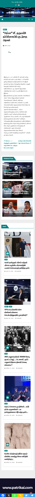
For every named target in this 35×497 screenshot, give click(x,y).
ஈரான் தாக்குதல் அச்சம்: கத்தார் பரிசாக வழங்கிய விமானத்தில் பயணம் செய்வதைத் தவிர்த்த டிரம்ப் (16, 265)
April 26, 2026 (10, 415)
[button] (29, 19)
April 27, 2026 (10, 368)
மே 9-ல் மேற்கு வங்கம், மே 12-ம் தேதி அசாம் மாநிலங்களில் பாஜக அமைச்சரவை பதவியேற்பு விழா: (17, 212)
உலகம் (10, 169)
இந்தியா (4, 29)
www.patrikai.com (17, 12)
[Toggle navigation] (32, 19)
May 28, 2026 (10, 318)
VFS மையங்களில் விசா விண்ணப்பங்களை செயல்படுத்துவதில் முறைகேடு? (16, 174)
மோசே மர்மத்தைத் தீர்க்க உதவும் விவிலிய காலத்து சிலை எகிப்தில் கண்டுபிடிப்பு (16, 456)
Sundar (18, 271)
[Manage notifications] (31, 493)
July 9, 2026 (10, 271)
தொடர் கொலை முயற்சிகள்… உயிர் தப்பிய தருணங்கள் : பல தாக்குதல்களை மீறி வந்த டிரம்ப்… (16, 409)
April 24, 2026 (10, 462)
